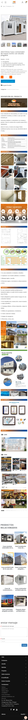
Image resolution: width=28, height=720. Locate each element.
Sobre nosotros (6, 674)
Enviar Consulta (6, 681)
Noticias (4, 667)
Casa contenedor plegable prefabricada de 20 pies (20, 570)
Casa (4, 6)
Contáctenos (5, 684)
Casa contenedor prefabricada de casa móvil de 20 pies (20, 591)
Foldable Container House (13, 89)
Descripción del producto (11, 97)
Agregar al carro (8, 81)
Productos (9, 6)
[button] (25, 45)
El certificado (5, 677)
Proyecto (4, 670)
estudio (4, 664)
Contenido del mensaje (8, 626)
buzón (3, 638)
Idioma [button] (13, 714)
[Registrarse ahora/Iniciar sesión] (22, 2)
